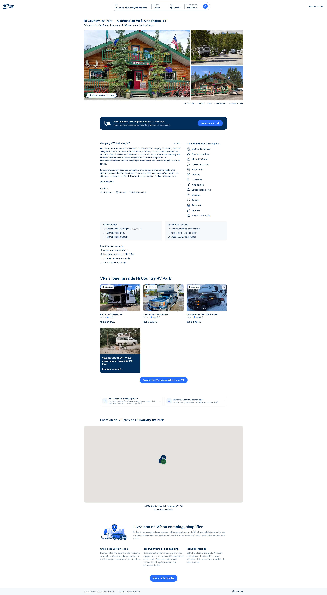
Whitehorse (220, 103)
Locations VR (189, 103)
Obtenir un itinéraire (163, 509)
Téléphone (108, 192)
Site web (122, 192)
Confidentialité (133, 591)
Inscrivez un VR (316, 6)
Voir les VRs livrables (163, 578)
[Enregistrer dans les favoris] (137, 287)
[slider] (109, 317)
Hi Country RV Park (236, 103)
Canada (200, 103)
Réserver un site (139, 192)
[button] (132, 6)
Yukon (209, 103)
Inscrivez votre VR (210, 123)
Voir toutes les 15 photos (103, 95)
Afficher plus (107, 181)
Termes (121, 591)
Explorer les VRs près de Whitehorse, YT (163, 380)
